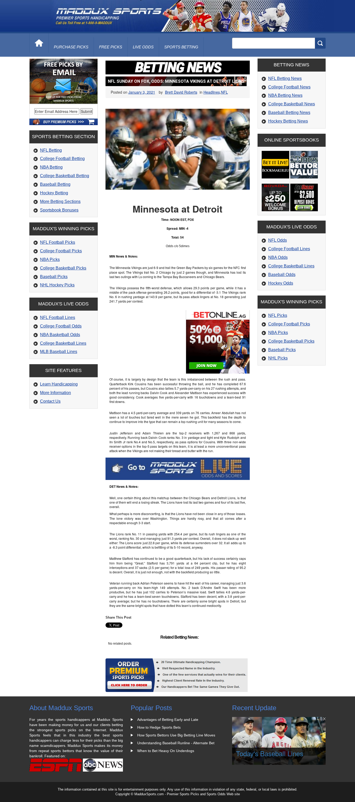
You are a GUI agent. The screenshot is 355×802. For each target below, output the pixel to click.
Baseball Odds (281, 274)
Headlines (211, 92)
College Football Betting (62, 158)
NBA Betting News (285, 95)
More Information (55, 392)
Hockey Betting (54, 193)
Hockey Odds (280, 283)
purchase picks (71, 47)
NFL (224, 92)
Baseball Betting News (289, 112)
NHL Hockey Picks (57, 285)
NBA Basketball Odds (60, 334)
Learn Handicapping (59, 384)
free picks (110, 47)
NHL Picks (278, 358)
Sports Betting (181, 47)
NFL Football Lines (57, 317)
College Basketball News (291, 104)
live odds (143, 47)
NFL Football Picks (57, 242)
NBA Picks (50, 259)
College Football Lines (289, 249)
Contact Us (50, 401)
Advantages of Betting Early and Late (167, 719)
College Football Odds (61, 326)
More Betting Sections (60, 201)
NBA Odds (278, 257)
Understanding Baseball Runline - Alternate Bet (175, 743)
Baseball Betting (55, 184)
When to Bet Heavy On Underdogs (165, 751)
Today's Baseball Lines (269, 753)
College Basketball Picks (63, 268)
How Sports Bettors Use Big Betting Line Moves (176, 735)
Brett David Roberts (181, 92)
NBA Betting (51, 167)
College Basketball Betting (64, 176)
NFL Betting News (285, 78)
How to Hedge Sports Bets (159, 727)
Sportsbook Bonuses (59, 210)
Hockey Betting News (288, 121)
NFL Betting (51, 150)
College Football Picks (61, 251)
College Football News (289, 87)
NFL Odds (277, 240)
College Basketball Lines (63, 343)
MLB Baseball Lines (58, 351)
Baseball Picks (54, 276)
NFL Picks (277, 315)
